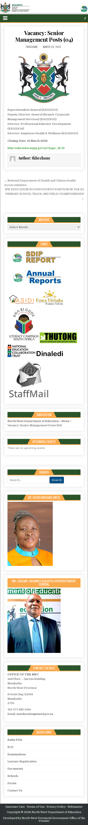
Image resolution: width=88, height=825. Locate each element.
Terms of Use (36, 806)
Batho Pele (14, 739)
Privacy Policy (56, 806)
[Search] (85, 18)
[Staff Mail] (28, 398)
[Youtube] (81, 18)
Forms (11, 783)
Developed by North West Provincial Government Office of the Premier (44, 819)
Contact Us (14, 790)
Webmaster (75, 806)
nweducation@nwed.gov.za (34, 714)
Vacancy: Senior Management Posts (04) (44, 36)
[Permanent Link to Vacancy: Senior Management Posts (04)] (44, 78)
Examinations (16, 754)
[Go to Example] (39, 266)
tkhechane (31, 47)
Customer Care (15, 806)
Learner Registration (22, 761)
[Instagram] (77, 18)
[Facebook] (73, 18)
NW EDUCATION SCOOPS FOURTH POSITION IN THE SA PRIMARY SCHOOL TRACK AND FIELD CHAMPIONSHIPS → (44, 194)
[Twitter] (68, 18)
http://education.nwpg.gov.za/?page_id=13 (36, 148)
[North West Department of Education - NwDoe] (44, 8)
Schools (12, 776)
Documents (15, 768)
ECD (10, 747)
